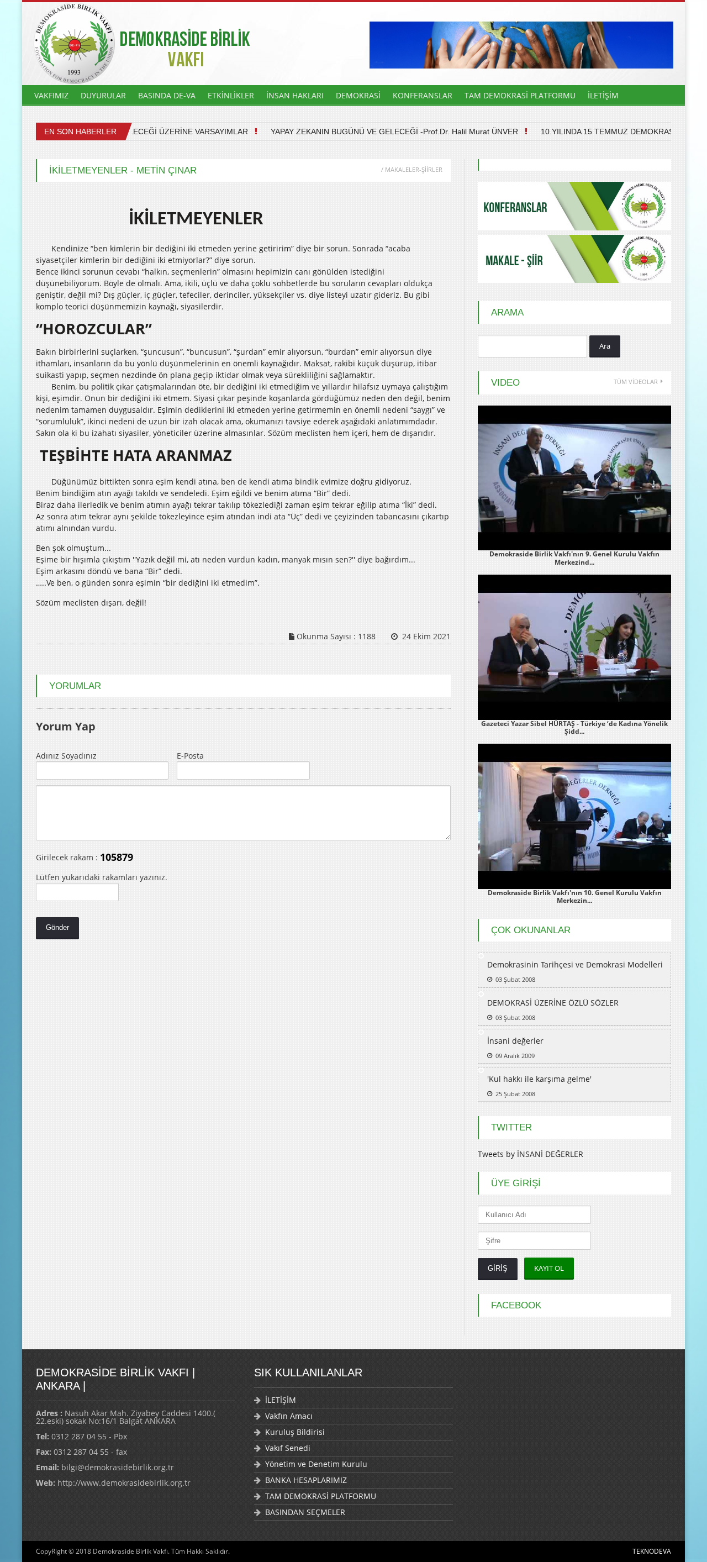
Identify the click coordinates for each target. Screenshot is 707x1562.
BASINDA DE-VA (167, 95)
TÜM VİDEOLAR (636, 381)
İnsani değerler (515, 1040)
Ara (604, 346)
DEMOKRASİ (358, 95)
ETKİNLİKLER (231, 95)
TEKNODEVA (651, 1551)
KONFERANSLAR (422, 95)
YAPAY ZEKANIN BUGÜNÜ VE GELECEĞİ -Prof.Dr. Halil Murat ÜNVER (378, 131)
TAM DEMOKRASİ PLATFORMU (520, 95)
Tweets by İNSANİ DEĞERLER (530, 1154)
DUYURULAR (103, 95)
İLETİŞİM (603, 95)
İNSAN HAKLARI (295, 95)
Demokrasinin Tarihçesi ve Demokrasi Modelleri (575, 964)
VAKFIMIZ (51, 95)
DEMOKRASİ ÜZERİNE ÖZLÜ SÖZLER (553, 1002)
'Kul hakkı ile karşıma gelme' (539, 1079)
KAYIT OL (549, 1268)
